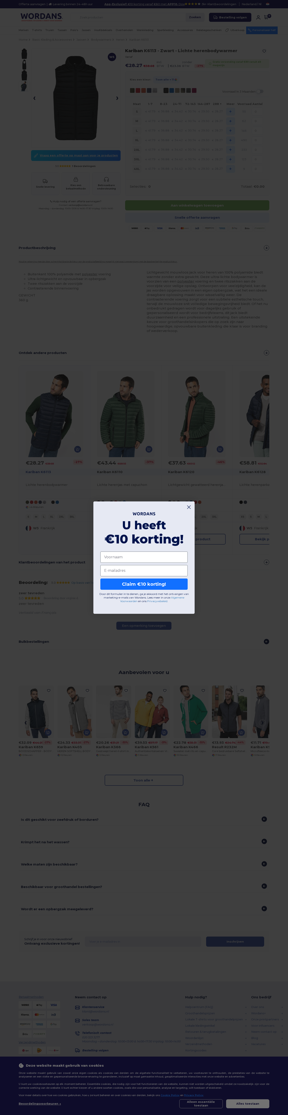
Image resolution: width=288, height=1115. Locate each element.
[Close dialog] (189, 507)
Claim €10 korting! (144, 584)
